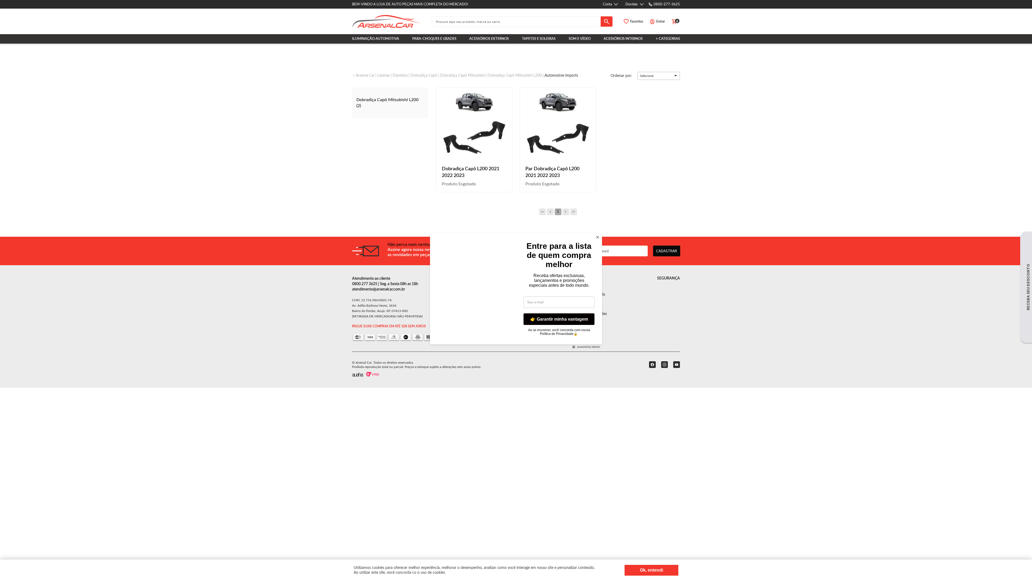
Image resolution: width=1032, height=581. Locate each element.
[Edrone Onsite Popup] (516, 290)
